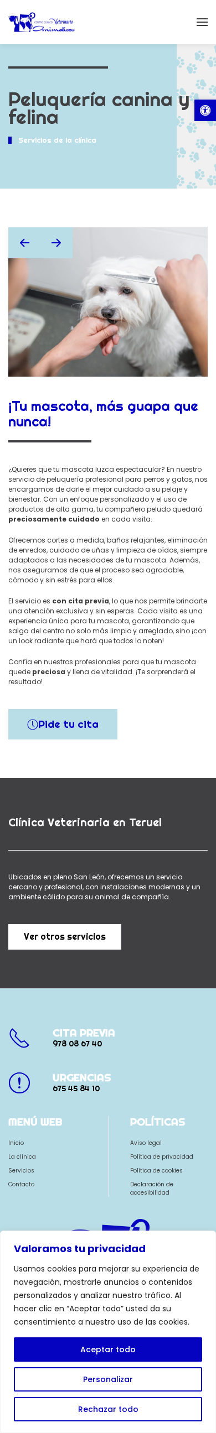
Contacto (21, 1184)
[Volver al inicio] (41, 22)
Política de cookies (156, 1170)
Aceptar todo (108, 1349)
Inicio (16, 1143)
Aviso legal (146, 1143)
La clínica (22, 1157)
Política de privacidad (161, 1157)
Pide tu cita (68, 724)
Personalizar (108, 1379)
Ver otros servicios (65, 936)
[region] (108, 1332)
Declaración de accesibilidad (151, 1188)
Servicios (21, 1170)
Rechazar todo (108, 1409)
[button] (205, 110)
